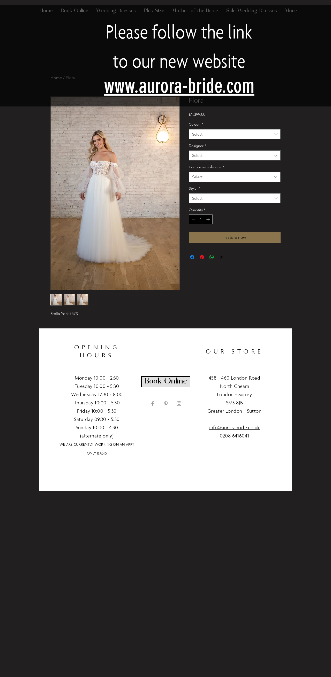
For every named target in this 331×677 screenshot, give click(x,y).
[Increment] (208, 219)
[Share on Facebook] (192, 257)
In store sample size (206, 167)
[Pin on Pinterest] (202, 257)
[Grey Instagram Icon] (179, 404)
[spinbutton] (200, 219)
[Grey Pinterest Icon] (166, 404)
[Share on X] (222, 257)
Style (194, 188)
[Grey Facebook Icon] (152, 404)
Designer (197, 145)
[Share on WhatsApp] (212, 257)
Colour (196, 124)
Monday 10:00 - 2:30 (97, 378)
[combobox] (235, 134)
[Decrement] (193, 219)
